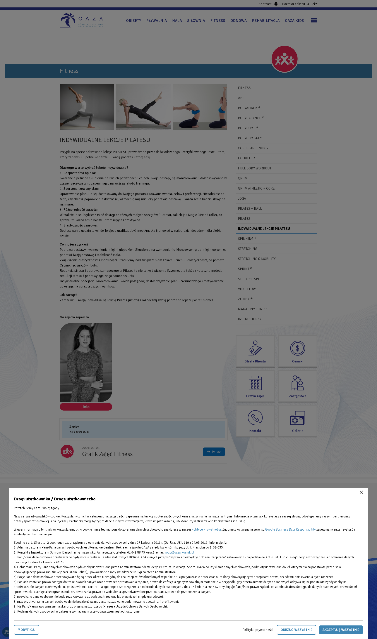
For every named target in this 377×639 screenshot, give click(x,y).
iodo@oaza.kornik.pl (179, 552)
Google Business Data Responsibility (290, 529)
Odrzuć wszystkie (296, 630)
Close (361, 492)
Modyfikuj (26, 630)
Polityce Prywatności (206, 529)
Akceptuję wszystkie (340, 630)
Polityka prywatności (257, 630)
